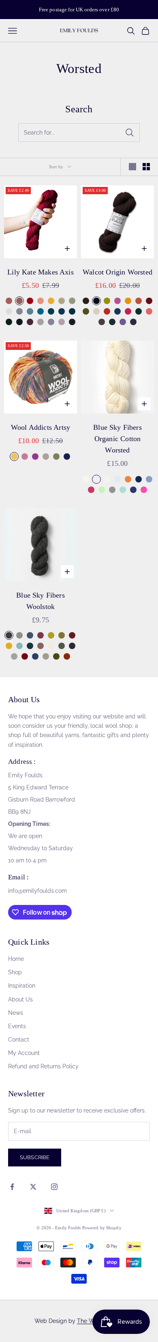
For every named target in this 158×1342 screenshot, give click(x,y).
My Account (24, 1053)
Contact (18, 1039)
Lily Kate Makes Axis (40, 272)
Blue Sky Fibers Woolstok (40, 601)
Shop (15, 972)
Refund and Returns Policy (43, 1066)
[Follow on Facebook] (12, 1187)
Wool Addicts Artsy (40, 427)
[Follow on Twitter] (33, 1187)
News (15, 1013)
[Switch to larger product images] (132, 166)
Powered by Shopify (102, 1227)
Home (16, 959)
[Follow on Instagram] (54, 1187)
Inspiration (21, 985)
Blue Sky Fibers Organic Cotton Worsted (117, 438)
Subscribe (34, 1157)
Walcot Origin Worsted (117, 272)
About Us (20, 999)
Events (17, 1026)
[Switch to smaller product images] (146, 166)
